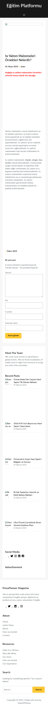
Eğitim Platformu (24, 5)
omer (23, 67)
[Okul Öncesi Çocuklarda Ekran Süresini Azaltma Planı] (8, 533)
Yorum (8, 273)
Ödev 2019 (12, 251)
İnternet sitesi (11, 323)
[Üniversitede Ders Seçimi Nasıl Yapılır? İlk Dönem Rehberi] (8, 400)
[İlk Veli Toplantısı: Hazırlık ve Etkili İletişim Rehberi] (8, 506)
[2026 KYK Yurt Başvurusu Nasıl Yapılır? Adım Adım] (8, 440)
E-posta (8, 312)
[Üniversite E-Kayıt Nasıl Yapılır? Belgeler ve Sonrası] (8, 474)
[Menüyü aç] (24, 14)
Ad (6, 300)
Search (38, 690)
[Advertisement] (24, 102)
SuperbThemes (24, 703)
